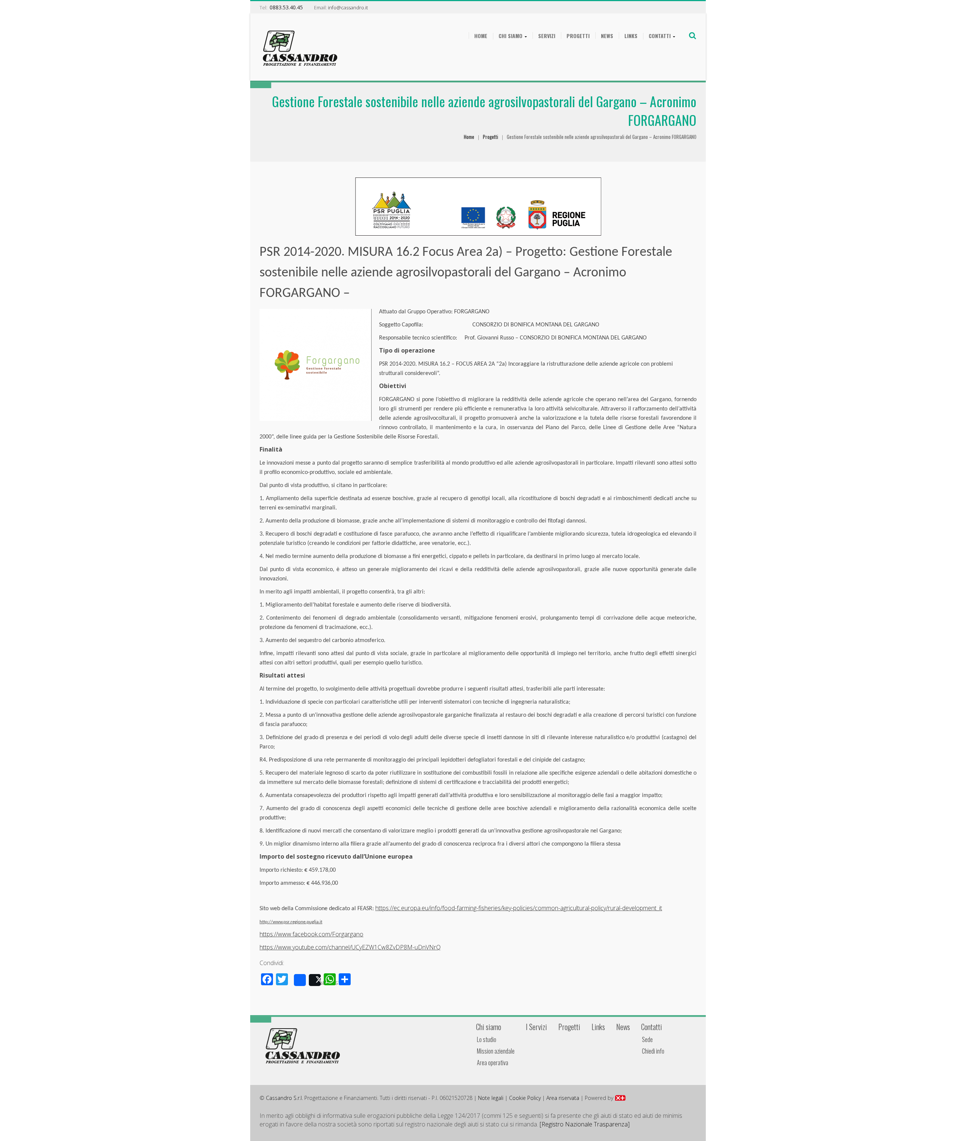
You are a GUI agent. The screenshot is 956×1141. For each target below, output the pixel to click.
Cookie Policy (525, 1097)
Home (480, 36)
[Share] (299, 980)
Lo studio (486, 1039)
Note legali (490, 1097)
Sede (647, 1039)
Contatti (660, 36)
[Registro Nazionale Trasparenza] (585, 1124)
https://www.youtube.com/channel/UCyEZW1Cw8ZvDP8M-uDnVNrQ (350, 947)
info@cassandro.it (348, 7)
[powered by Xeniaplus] (620, 1097)
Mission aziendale (496, 1051)
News (607, 36)
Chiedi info (653, 1051)
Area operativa (492, 1062)
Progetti (578, 36)
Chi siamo (510, 36)
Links (630, 36)
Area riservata (562, 1097)
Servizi (546, 36)
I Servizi (536, 1026)
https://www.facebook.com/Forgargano (311, 934)
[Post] (314, 980)
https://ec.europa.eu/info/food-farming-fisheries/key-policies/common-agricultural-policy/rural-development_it (518, 908)
